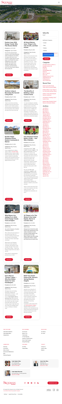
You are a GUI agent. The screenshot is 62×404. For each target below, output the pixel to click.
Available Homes (47, 66)
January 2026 (46, 115)
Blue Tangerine (17, 390)
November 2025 (47, 118)
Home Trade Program (26, 340)
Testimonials (46, 79)
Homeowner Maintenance (8, 351)
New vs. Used (46, 73)
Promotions (5, 348)
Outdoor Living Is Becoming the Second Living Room (12, 92)
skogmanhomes (47, 77)
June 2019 (46, 144)
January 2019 (46, 150)
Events (45, 69)
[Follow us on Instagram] (34, 383)
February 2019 (46, 148)
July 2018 (45, 157)
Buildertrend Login (53, 383)
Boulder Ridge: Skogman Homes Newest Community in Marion (12, 139)
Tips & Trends (46, 80)
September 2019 (47, 141)
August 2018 (46, 155)
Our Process (24, 331)
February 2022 (46, 134)
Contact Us (43, 346)
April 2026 (45, 111)
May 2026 (45, 109)
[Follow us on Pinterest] (31, 383)
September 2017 (47, 171)
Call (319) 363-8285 (15, 365)
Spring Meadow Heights (31, 305)
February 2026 (46, 114)
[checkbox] (50, 47)
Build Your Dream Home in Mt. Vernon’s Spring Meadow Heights (30, 278)
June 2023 (46, 129)
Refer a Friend (6, 350)
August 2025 (46, 122)
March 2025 (46, 127)
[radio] (50, 43)
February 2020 (46, 137)
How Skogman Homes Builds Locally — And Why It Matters (31, 138)
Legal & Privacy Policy (12, 394)
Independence (6, 335)
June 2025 (46, 125)
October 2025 (46, 119)
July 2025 (45, 124)
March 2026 (46, 112)
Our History (43, 331)
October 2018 (46, 153)
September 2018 (47, 154)
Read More (9, 74)
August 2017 (46, 173)
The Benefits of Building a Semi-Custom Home (29, 92)
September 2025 (47, 121)
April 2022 (45, 132)
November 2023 (47, 128)
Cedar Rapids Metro (7, 333)
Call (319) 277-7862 (44, 365)
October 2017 (46, 170)
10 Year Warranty (25, 336)
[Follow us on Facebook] (25, 383)
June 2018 (46, 158)
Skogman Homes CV (48, 76)
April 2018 (45, 161)
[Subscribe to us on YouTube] (28, 383)
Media (45, 71)
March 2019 (46, 147)
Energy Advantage (25, 341)
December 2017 (47, 167)
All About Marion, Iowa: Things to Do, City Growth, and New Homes (31, 45)
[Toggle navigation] (59, 2)
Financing (5, 346)
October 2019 (46, 140)
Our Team (43, 333)
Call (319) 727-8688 (15, 374)
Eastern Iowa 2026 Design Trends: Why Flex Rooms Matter (11, 44)
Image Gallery (25, 348)
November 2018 (47, 151)
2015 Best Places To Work (49, 64)
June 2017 (46, 176)
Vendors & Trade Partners (27, 338)
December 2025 (47, 116)
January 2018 (46, 166)
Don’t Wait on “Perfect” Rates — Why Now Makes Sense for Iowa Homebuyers (11, 279)
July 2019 (45, 142)
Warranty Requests (7, 355)
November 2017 (47, 168)
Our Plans (24, 346)
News (45, 74)
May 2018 (45, 160)
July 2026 (45, 108)
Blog (45, 67)
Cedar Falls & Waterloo (7, 331)
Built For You (24, 333)
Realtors (42, 350)
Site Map (5, 394)
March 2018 (46, 163)
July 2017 (45, 174)
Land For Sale (43, 348)
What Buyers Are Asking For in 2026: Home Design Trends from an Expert (11, 218)
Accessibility (20, 394)
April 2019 (45, 145)
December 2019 (47, 138)
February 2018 (46, 164)
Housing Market (47, 70)
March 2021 (46, 135)
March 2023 (46, 131)
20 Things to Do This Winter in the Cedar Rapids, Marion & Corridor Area (30, 218)
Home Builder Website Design (8, 390)
